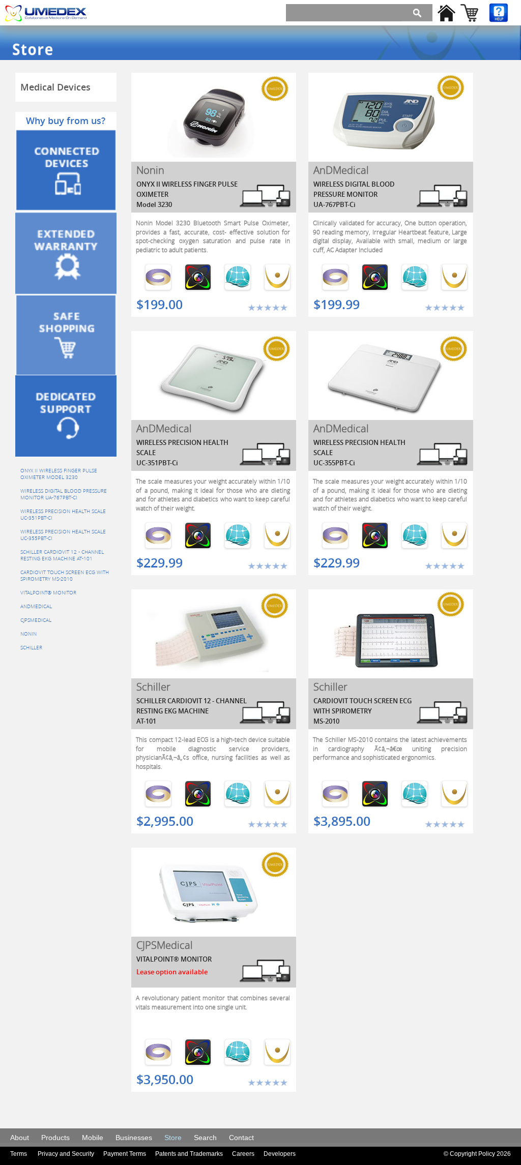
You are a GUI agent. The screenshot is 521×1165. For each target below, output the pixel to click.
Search (205, 1137)
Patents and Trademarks (189, 1153)
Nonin (28, 634)
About (19, 1137)
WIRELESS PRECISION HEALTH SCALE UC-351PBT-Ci (63, 514)
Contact (241, 1137)
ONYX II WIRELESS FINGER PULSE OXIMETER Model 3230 (58, 474)
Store (173, 1137)
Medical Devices (55, 87)
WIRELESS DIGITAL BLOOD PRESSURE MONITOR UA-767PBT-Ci (63, 494)
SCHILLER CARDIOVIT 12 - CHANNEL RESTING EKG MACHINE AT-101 (62, 555)
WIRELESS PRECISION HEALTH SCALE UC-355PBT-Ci (63, 535)
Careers (243, 1153)
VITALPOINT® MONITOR (48, 592)
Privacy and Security (66, 1153)
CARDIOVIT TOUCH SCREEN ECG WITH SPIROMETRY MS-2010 (64, 575)
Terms (18, 1153)
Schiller (31, 647)
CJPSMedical (35, 620)
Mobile (92, 1137)
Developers (280, 1153)
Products (55, 1137)
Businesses (133, 1137)
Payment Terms (124, 1153)
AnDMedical (36, 606)
